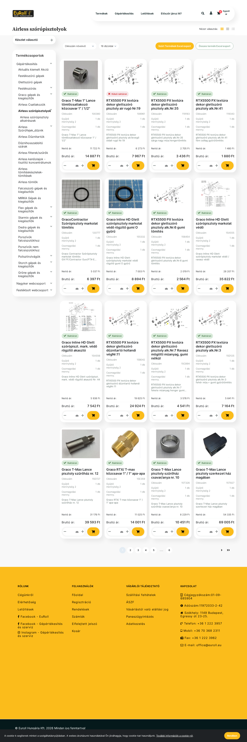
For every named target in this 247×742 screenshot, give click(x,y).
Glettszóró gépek (30, 82)
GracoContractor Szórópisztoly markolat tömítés (80, 223)
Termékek (101, 13)
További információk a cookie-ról (174, 735)
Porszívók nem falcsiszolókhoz (29, 248)
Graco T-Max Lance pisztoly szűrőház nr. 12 (80, 471)
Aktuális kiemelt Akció (33, 69)
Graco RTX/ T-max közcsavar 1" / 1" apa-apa (125, 471)
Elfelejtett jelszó (84, 624)
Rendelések (80, 609)
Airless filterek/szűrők (33, 153)
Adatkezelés (135, 624)
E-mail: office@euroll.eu (203, 645)
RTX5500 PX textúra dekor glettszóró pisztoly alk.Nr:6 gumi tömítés (168, 225)
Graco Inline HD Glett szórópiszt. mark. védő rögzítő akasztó (79, 346)
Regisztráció (81, 602)
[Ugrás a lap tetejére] (236, 720)
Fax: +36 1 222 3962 (200, 638)
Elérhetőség (27, 602)
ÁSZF (130, 602)
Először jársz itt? (171, 13)
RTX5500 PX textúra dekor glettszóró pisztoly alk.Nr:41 (212, 104)
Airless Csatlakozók (31, 104)
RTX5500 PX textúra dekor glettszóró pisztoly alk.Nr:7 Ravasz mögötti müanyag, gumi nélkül (169, 350)
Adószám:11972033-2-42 (203, 605)
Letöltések (147, 13)
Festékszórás (27, 88)
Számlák (78, 616)
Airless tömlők (28, 182)
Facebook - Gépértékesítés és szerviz (40, 625)
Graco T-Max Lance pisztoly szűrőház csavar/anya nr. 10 (166, 473)
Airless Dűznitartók (31, 136)
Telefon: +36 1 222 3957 (202, 623)
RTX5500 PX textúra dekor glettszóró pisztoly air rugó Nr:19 (123, 104)
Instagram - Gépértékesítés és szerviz (41, 634)
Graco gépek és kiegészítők (29, 96)
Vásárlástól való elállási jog (147, 609)
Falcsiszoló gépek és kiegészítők (32, 190)
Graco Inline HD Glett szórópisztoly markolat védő (214, 223)
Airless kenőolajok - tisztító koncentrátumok (34, 160)
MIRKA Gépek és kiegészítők (29, 199)
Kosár (76, 631)
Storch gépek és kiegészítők (29, 264)
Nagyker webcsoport (31, 283)
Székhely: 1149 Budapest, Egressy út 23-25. (201, 614)
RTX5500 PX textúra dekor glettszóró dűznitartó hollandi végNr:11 (122, 348)
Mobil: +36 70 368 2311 (201, 630)
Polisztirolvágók (29, 256)
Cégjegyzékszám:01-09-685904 (200, 596)
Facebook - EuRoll (34, 616)
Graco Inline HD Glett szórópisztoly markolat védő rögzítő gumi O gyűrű (124, 225)
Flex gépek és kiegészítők (27, 209)
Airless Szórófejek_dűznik (30, 128)
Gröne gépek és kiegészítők (29, 274)
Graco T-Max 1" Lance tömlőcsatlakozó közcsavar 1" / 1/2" (78, 104)
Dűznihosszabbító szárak (30, 144)
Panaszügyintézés (140, 616)
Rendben (232, 735)
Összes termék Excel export (214, 46)
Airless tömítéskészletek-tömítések (30, 172)
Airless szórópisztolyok (34, 111)
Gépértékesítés (124, 13)
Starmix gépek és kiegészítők (30, 219)
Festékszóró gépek (31, 76)
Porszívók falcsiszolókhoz (29, 238)
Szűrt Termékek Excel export (174, 46)
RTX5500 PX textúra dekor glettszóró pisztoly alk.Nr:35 (167, 104)
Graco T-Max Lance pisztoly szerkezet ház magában (213, 473)
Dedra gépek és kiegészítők (29, 229)
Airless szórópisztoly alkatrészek (34, 118)
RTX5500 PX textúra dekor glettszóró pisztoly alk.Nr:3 (212, 346)
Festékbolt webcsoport (32, 290)
